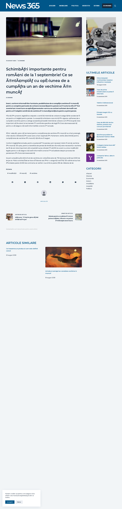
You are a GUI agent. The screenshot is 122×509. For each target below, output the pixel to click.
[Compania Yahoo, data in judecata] (90, 158)
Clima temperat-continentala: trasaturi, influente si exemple (105, 80)
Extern (96, 6)
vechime (33, 173)
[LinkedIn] (50, 182)
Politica (74, 6)
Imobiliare (63, 6)
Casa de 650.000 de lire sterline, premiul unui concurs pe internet (105, 124)
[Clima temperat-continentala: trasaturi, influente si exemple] (90, 80)
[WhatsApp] (63, 182)
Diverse (93, 49)
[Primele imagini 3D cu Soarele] (90, 114)
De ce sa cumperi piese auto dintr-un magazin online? (101, 57)
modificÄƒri (11, 173)
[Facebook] (12, 182)
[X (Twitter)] (25, 182)
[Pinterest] (37, 182)
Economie (107, 6)
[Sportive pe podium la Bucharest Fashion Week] (90, 137)
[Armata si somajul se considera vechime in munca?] (63, 257)
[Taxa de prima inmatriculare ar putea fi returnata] (90, 92)
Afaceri (52, 6)
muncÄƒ (23, 173)
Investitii (86, 6)
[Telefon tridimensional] (90, 104)
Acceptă (10, 502)
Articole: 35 (44, 201)
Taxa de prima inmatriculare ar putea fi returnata (105, 92)
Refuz (19, 502)
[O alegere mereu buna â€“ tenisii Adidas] (90, 147)
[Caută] (115, 6)
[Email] (75, 182)
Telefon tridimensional (105, 103)
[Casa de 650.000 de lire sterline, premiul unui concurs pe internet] (90, 125)
